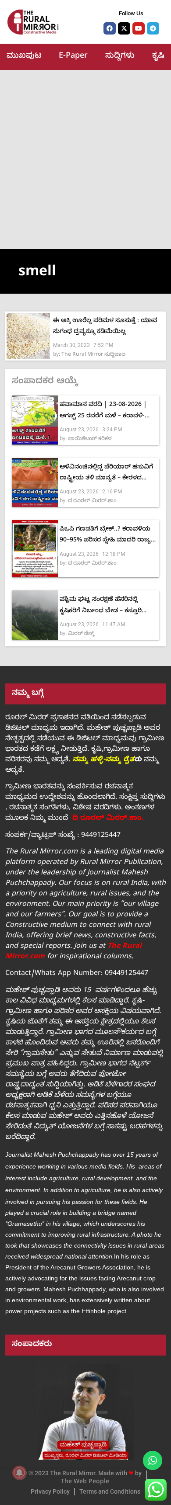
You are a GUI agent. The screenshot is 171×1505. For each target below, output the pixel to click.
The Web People (85, 1482)
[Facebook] (109, 28)
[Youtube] (138, 28)
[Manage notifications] (19, 1473)
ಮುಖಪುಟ (24, 56)
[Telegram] (153, 28)
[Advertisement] (85, 159)
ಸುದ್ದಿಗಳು (120, 56)
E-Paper (73, 56)
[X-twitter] (124, 28)
